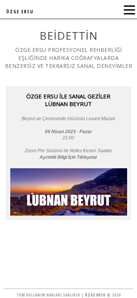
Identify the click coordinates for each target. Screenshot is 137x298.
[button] (129, 10)
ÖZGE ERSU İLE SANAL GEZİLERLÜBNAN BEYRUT (68, 100)
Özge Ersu (95, 295)
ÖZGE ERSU (19, 11)
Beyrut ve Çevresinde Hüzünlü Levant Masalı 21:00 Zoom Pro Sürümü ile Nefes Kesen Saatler (68, 138)
